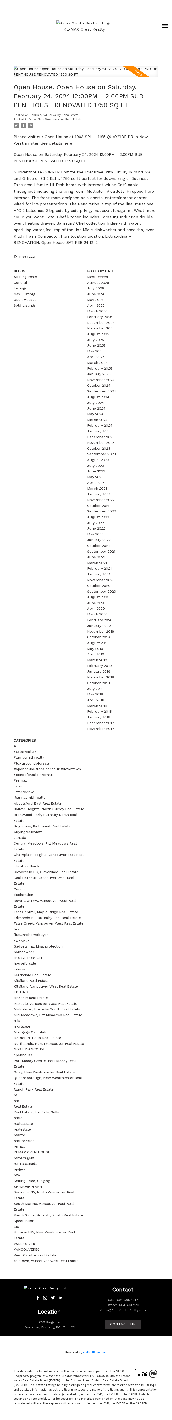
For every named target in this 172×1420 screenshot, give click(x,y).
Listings (20, 288)
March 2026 (97, 311)
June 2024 (96, 408)
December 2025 (100, 322)
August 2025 (98, 334)
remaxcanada (25, 1163)
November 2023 (100, 442)
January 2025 (99, 374)
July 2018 (95, 689)
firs (16, 929)
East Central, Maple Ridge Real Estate (46, 912)
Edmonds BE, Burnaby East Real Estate (47, 918)
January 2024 (99, 431)
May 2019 (95, 649)
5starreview (24, 792)
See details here (56, 143)
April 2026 (96, 305)
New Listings (25, 294)
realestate (22, 1129)
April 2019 (95, 654)
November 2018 (100, 677)
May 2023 (95, 477)
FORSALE (22, 940)
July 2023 (95, 466)
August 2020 (98, 597)
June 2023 (96, 471)
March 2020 (97, 614)
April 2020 (96, 608)
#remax (20, 780)
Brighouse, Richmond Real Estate (42, 826)
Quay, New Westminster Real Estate (55, 119)
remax (19, 1146)
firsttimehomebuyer (31, 935)
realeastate (23, 1123)
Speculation (24, 1221)
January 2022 (99, 540)
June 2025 (96, 345)
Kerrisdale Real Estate (32, 975)
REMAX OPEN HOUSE (32, 1152)
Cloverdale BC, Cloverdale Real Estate (46, 872)
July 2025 (95, 340)
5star (18, 786)
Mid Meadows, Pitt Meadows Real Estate (48, 1015)
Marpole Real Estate (31, 998)
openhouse (23, 1055)
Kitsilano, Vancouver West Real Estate (46, 986)
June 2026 (96, 294)
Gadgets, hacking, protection (38, 946)
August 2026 (98, 282)
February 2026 (99, 317)
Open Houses (25, 299)
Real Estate (23, 1106)
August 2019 (98, 643)
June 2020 (96, 603)
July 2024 (95, 402)
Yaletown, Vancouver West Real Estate (46, 1261)
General (20, 282)
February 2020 (99, 620)
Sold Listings (25, 305)
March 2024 (97, 420)
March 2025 (97, 362)
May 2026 (95, 299)
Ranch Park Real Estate (34, 1089)
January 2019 (98, 671)
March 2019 (97, 660)
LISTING (21, 992)
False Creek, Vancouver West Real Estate (48, 923)
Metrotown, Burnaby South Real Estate (47, 1009)
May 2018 (95, 694)
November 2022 (100, 500)
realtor (19, 1135)
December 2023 (100, 437)
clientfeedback (26, 866)
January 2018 (98, 717)
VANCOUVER (24, 1244)
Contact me (123, 1324)
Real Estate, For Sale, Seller (37, 1112)
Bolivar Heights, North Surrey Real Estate (49, 809)
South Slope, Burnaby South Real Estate (48, 1215)
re (15, 1095)
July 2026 (95, 288)
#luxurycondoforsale (32, 763)
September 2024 (101, 391)
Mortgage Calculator (31, 1032)
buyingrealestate (28, 832)
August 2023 (98, 460)
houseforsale (25, 963)
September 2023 (101, 454)
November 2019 (100, 631)
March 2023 (97, 488)
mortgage (22, 1026)
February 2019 (99, 666)
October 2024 (98, 385)
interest (20, 969)
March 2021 (97, 563)
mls (17, 1020)
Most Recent (97, 277)
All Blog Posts (25, 277)
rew (17, 1175)
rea (16, 1101)
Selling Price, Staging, (32, 1181)
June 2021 (96, 557)
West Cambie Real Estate (35, 1255)
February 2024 (99, 425)
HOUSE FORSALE (28, 958)
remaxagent (24, 1158)
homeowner (24, 952)
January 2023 (99, 494)
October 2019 (98, 637)
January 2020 (99, 626)
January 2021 (98, 574)
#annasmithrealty (29, 757)
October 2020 (98, 586)
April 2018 (95, 700)
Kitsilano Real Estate (31, 980)
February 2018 (99, 711)
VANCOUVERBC (27, 1249)
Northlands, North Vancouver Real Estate (49, 1043)
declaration (23, 895)
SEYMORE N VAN (28, 1186)
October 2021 (98, 546)
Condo (19, 889)
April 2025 (96, 357)
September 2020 (101, 591)
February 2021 (99, 568)
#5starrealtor (25, 752)
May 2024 (95, 414)
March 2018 (97, 706)
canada (20, 837)
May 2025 (95, 351)
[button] (38, 1298)
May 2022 (95, 534)
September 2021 (101, 551)
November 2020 (101, 580)
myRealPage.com (95, 1352)
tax (16, 1226)
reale (18, 1118)
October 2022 (98, 506)
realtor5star (24, 1141)
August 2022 (98, 517)
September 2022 (101, 511)
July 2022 (95, 523)
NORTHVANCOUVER (31, 1049)
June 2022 (96, 528)
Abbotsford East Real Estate (38, 803)
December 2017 (100, 723)
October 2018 (98, 683)
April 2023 (96, 482)
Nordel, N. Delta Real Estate (37, 1038)
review (19, 1169)
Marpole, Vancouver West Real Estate (45, 1003)
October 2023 (98, 448)
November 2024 (101, 380)
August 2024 (98, 397)
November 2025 (100, 328)
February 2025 (99, 368)
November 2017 (100, 729)
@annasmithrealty (29, 797)
